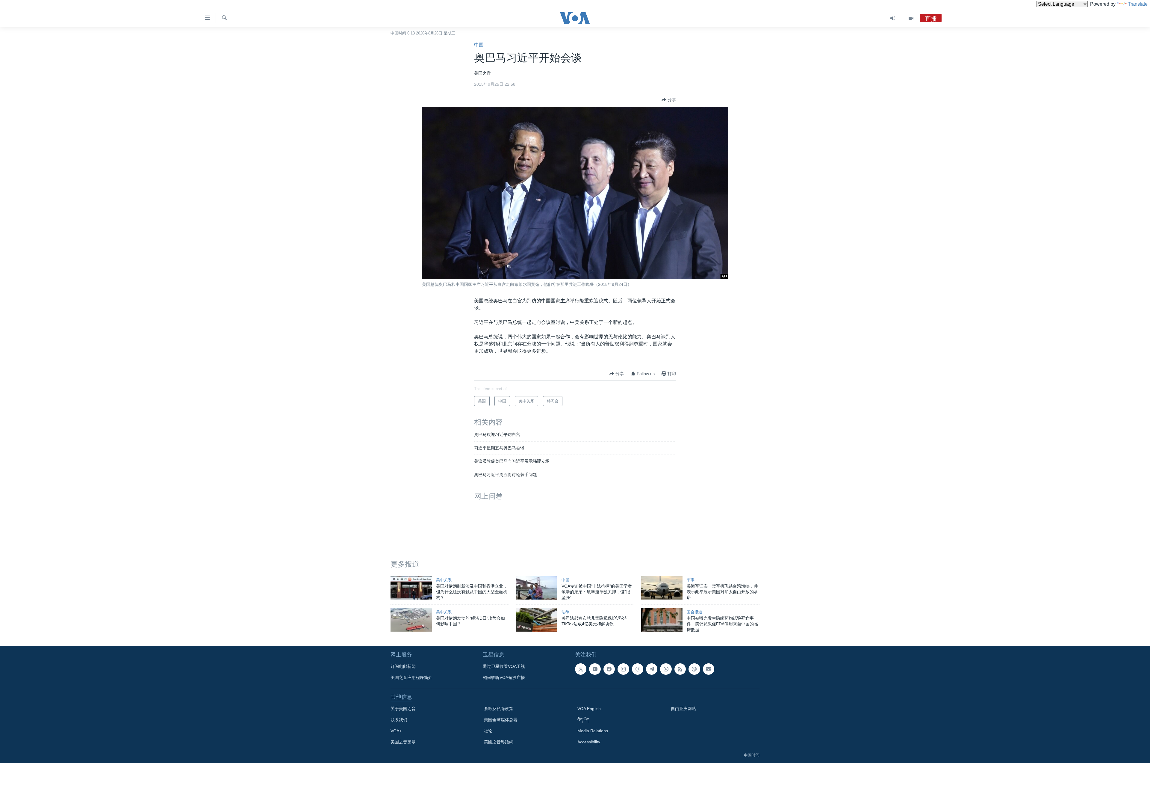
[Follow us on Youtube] (594, 669)
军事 (690, 580)
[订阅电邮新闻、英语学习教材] (708, 669)
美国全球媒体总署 (501, 719)
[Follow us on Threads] (637, 669)
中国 (479, 44)
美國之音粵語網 (498, 741)
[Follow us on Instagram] (623, 669)
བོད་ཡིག (583, 719)
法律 (565, 612)
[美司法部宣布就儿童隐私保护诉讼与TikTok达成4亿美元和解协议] (536, 620)
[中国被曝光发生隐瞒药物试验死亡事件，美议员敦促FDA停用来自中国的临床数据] (662, 620)
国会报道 (694, 612)
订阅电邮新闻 (403, 666)
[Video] (911, 18)
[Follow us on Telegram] (651, 669)
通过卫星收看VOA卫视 (504, 666)
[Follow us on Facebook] (609, 669)
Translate (1138, 4)
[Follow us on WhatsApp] (665, 669)
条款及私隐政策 (498, 708)
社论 (488, 730)
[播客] (694, 669)
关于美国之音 (403, 708)
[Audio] (893, 18)
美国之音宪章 (403, 741)
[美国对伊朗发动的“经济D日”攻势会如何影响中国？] (411, 620)
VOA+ (396, 730)
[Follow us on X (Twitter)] (580, 669)
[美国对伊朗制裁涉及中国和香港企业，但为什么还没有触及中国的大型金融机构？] (411, 588)
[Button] (669, 99)
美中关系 (444, 580)
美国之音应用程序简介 (411, 677)
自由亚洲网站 (683, 708)
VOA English (589, 708)
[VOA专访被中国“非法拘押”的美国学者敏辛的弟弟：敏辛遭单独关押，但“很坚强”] (536, 588)
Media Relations (592, 730)
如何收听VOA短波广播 (504, 677)
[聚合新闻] (680, 669)
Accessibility (588, 741)
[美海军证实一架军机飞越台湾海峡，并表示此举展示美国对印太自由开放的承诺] (662, 588)
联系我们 (399, 719)
